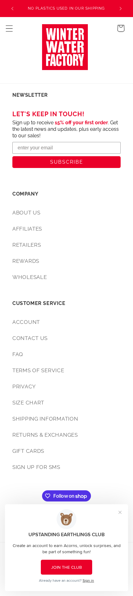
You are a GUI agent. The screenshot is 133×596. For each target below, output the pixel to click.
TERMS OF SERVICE (38, 370)
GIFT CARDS (28, 451)
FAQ (17, 354)
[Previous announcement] (12, 8)
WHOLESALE (29, 277)
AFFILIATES (27, 229)
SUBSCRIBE (66, 162)
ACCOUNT (26, 322)
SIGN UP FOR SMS (36, 467)
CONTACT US (30, 338)
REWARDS (25, 261)
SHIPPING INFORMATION (45, 419)
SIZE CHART (28, 403)
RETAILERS (26, 245)
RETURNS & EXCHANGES (45, 435)
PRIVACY (24, 386)
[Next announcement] (120, 8)
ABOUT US (26, 213)
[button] (9, 28)
